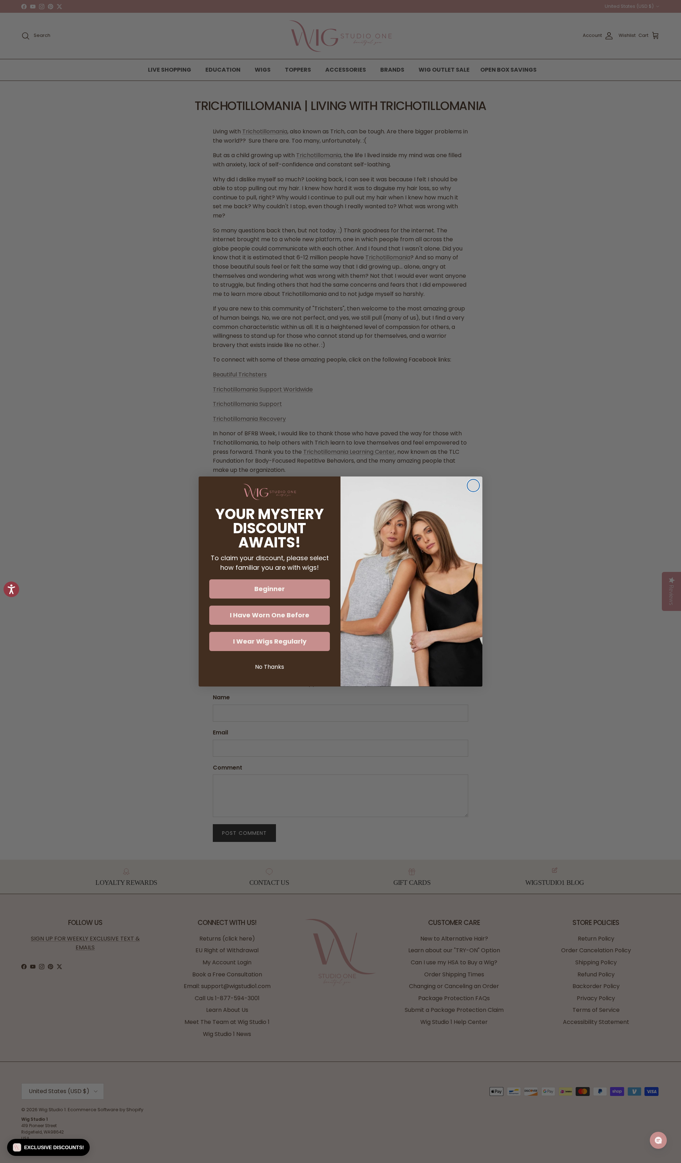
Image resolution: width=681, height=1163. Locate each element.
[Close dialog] (473, 485)
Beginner (269, 588)
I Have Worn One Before (269, 615)
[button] (48, 1147)
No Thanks (269, 667)
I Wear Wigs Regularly (269, 641)
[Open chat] (658, 1140)
